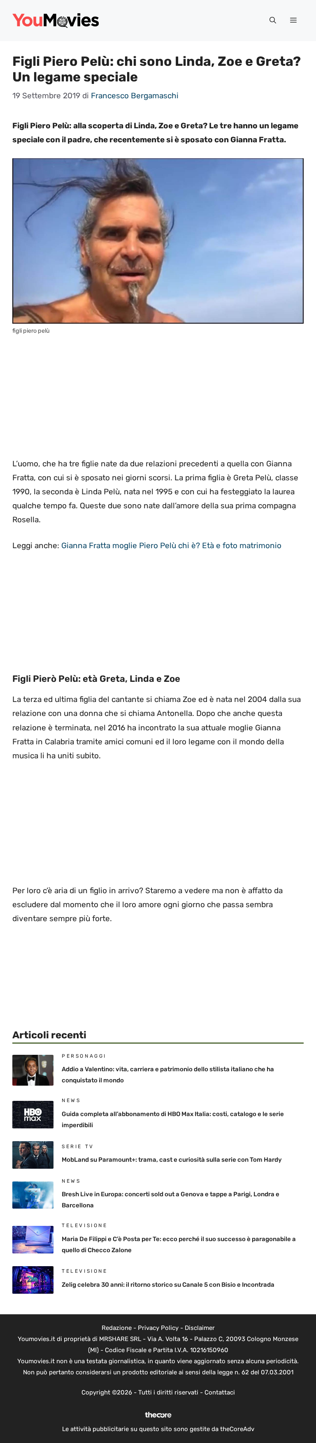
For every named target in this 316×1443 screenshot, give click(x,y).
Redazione (117, 1328)
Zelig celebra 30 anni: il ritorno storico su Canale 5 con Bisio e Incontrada (168, 1284)
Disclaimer (200, 1328)
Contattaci (219, 1392)
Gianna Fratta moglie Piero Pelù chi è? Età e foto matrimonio (171, 545)
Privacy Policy (158, 1328)
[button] (273, 20)
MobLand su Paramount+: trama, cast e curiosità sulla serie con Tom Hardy (172, 1159)
